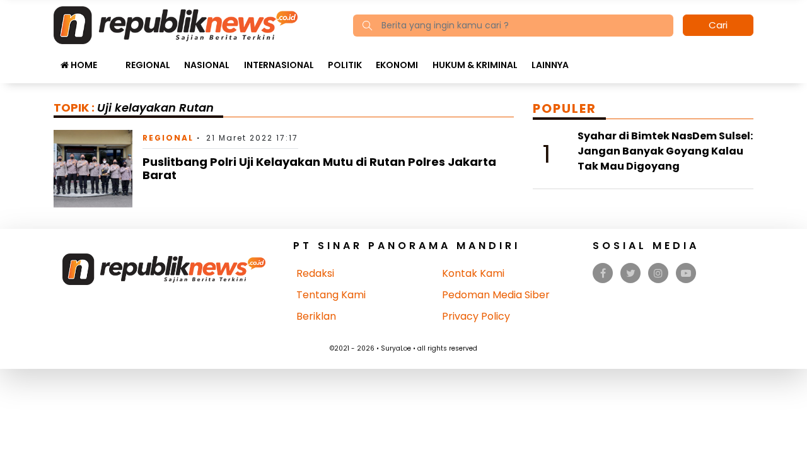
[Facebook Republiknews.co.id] (603, 273)
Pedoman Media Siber (496, 295)
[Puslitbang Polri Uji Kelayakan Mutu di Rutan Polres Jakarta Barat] (93, 168)
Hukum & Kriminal (475, 65)
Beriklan (316, 316)
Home (83, 65)
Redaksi (315, 273)
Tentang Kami (331, 295)
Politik (345, 65)
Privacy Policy (476, 316)
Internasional (279, 65)
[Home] (176, 24)
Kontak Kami (473, 273)
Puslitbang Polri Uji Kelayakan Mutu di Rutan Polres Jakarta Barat (319, 168)
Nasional (206, 65)
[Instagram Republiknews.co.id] (658, 273)
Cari (718, 25)
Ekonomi (397, 65)
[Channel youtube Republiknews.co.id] (686, 273)
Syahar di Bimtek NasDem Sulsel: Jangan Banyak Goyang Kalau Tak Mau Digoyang (665, 151)
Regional (147, 65)
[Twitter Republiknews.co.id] (631, 273)
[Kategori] (111, 59)
